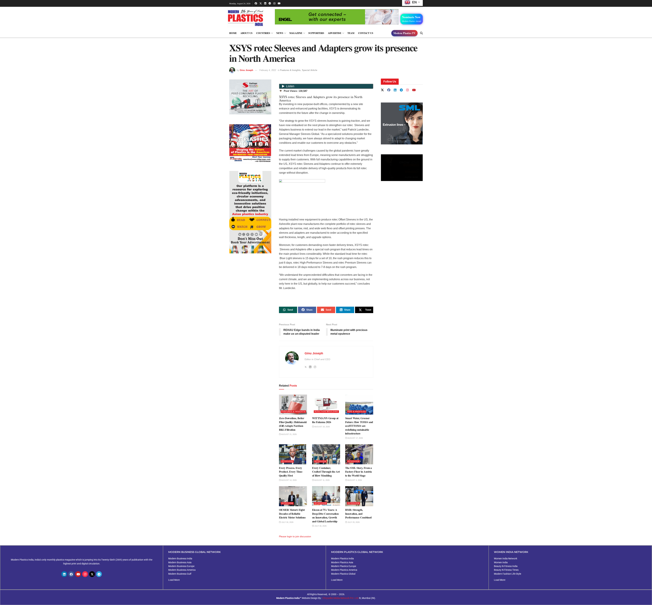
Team (350, 33)
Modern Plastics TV (404, 33)
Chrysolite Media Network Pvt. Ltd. (340, 598)
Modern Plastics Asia (342, 562)
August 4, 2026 (354, 480)
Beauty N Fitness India (506, 566)
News (279, 33)
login (289, 536)
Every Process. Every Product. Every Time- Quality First (291, 471)
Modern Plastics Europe (343, 566)
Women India (501, 562)
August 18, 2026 (322, 427)
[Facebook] (71, 574)
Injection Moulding (326, 412)
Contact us (365, 33)
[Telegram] (99, 574)
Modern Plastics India (342, 558)
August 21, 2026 (289, 434)
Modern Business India (180, 558)
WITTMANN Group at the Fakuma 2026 (325, 420)
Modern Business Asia (180, 562)
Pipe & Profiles (357, 412)
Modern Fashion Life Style (507, 573)
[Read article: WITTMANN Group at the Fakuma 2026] (326, 405)
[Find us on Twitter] (260, 3)
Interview (287, 461)
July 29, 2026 (353, 522)
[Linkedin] (64, 574)
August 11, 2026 (322, 480)
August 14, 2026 (289, 480)
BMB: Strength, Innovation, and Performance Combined (358, 513)
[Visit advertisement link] (250, 144)
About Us (246, 33)
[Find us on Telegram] (270, 3)
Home (233, 33)
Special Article (309, 70)
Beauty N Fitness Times (506, 570)
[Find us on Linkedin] (395, 90)
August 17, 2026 (355, 438)
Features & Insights (290, 70)
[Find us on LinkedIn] (265, 3)
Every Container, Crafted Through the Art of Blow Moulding (326, 471)
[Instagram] (85, 574)
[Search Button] (421, 33)
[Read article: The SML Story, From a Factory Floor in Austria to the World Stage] (359, 454)
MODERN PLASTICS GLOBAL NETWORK (357, 552)
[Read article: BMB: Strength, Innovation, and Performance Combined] (359, 496)
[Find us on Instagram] (274, 3)
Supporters (316, 33)
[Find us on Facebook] (256, 3)
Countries (263, 33)
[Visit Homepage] (248, 17)
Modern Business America (182, 570)
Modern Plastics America (344, 570)
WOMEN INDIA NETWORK (511, 552)
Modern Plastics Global (343, 573)
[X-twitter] (92, 574)
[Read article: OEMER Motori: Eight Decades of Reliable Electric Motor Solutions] (293, 496)
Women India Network (505, 558)
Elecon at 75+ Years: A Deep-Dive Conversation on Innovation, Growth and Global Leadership (325, 515)
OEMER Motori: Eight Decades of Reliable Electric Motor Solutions (292, 513)
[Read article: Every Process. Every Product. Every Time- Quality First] (293, 454)
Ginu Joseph (246, 70)
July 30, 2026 (287, 522)
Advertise (334, 33)
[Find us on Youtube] (279, 3)
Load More (174, 580)
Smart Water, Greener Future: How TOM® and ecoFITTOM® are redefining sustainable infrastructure (359, 425)
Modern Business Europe (181, 566)
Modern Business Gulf (179, 573)
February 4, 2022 (267, 70)
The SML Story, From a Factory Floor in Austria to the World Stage (358, 471)
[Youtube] (78, 574)
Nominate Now (411, 18)
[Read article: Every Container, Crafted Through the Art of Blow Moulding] (326, 454)
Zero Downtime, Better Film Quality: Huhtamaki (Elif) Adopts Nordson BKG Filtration (293, 423)
